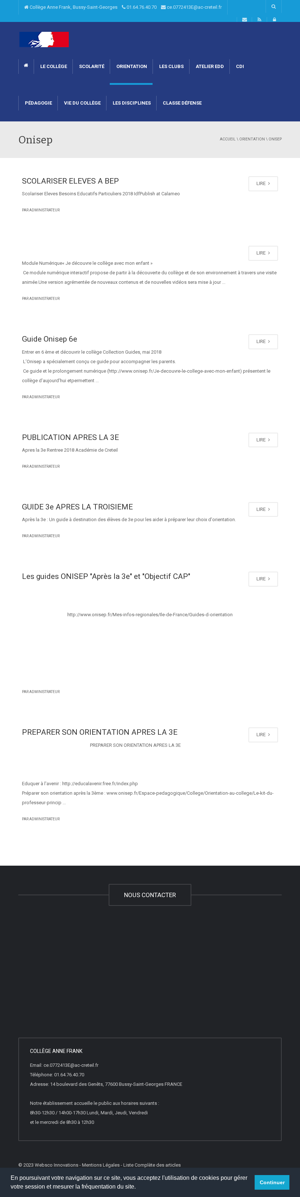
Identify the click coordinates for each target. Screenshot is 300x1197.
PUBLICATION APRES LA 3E (70, 437)
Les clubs (171, 66)
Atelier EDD (209, 66)
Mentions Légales (101, 1165)
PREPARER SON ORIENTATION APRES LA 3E (99, 732)
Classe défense (182, 103)
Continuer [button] (272, 1182)
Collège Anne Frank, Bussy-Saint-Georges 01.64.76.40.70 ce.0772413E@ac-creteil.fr (125, 7)
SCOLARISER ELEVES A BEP (70, 181)
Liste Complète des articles (152, 1165)
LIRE (261, 183)
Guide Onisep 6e (49, 339)
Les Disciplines (131, 103)
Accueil (228, 139)
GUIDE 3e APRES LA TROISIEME (77, 506)
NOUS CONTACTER (150, 895)
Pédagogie (38, 103)
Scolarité (91, 66)
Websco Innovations (56, 1165)
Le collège (53, 66)
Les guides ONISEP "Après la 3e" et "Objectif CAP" (106, 576)
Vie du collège (82, 103)
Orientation (131, 66)
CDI (239, 66)
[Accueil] (44, 39)
